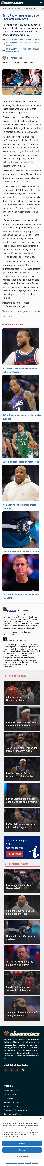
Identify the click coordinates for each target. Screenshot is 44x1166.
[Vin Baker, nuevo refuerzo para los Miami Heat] (22, 907)
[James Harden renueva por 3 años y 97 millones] (22, 1008)
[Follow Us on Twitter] (11, 1070)
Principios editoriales (11, 1090)
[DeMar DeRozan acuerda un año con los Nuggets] (22, 820)
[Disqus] (22, 637)
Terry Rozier (8, 315)
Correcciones (8, 1098)
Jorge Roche (16, 57)
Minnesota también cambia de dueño (20, 551)
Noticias (9, 9)
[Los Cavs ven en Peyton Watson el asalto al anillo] (22, 769)
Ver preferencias (22, 1157)
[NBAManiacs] (12, 3)
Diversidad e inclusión (11, 1102)
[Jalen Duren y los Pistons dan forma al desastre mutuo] (22, 744)
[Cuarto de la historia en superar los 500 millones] (22, 983)
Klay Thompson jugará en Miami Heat (20, 461)
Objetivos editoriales (11, 1106)
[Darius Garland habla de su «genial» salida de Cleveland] (22, 795)
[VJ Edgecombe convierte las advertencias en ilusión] (22, 718)
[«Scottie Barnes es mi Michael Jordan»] (22, 693)
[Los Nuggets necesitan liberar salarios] (22, 881)
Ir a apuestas (15, 853)
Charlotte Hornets (14, 311)
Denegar (22, 1150)
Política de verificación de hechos (15, 1110)
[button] (40, 1118)
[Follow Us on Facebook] (6, 1070)
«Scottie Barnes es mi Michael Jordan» (22, 39)
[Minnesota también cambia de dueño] (22, 932)
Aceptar (22, 1143)
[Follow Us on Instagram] (17, 1070)
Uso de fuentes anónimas (12, 1114)
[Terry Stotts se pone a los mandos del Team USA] (22, 957)
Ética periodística (10, 1094)
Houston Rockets (32, 311)
